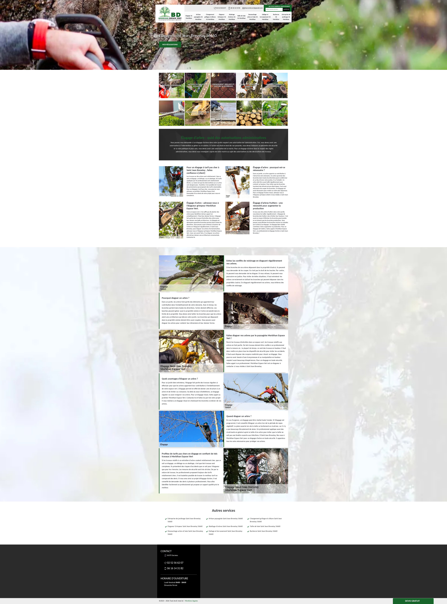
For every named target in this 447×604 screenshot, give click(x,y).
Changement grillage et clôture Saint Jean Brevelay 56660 (266, 520)
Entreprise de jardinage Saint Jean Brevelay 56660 (184, 520)
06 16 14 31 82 (235, 8)
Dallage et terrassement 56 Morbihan (265, 17)
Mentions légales (191, 601)
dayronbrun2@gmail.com (254, 8)
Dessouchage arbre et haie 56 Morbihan (252, 17)
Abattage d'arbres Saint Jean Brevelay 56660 (226, 526)
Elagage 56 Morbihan (189, 17)
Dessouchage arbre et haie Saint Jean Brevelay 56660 (185, 532)
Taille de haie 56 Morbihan (241, 17)
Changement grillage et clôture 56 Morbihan (210, 17)
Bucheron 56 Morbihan (276, 17)
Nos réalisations (170, 45)
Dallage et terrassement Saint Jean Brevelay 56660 (225, 532)
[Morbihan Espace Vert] (170, 13)
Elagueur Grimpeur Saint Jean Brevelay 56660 (185, 526)
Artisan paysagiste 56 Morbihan (198, 17)
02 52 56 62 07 (221, 8)
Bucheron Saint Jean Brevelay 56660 (263, 531)
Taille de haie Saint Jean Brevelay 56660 (265, 526)
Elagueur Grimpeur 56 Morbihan (222, 17)
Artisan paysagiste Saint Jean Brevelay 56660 (226, 519)
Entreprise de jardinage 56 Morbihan (286, 17)
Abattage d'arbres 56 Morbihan (231, 17)
